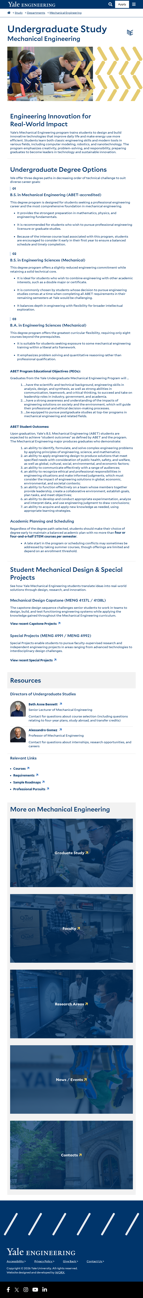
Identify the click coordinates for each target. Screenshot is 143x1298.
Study (19, 12)
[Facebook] (8, 1290)
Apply (122, 4)
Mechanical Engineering (66, 12)
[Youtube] (35, 1290)
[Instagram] (26, 1290)
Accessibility (16, 1261)
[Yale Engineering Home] (33, 4)
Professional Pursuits (29, 789)
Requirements (24, 775)
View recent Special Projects (31, 660)
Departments (36, 12)
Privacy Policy (44, 1261)
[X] (16, 1290)
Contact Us (95, 1261)
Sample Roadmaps (27, 782)
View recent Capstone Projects (33, 623)
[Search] (110, 4)
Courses (19, 768)
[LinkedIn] (44, 1290)
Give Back (70, 1261)
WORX (60, 1272)
